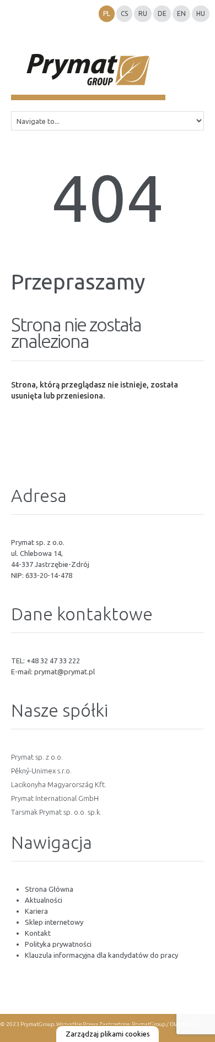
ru (142, 13)
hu (200, 13)
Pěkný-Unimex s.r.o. (41, 770)
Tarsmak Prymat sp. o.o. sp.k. (56, 812)
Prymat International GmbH (55, 798)
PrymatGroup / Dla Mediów (165, 1024)
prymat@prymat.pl (64, 671)
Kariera (36, 911)
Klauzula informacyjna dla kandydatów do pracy (101, 955)
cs (124, 13)
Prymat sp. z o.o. (37, 757)
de (162, 13)
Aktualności (43, 900)
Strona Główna (49, 889)
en (181, 13)
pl (106, 13)
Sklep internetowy (54, 922)
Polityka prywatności (58, 944)
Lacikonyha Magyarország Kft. (58, 784)
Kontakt (38, 933)
